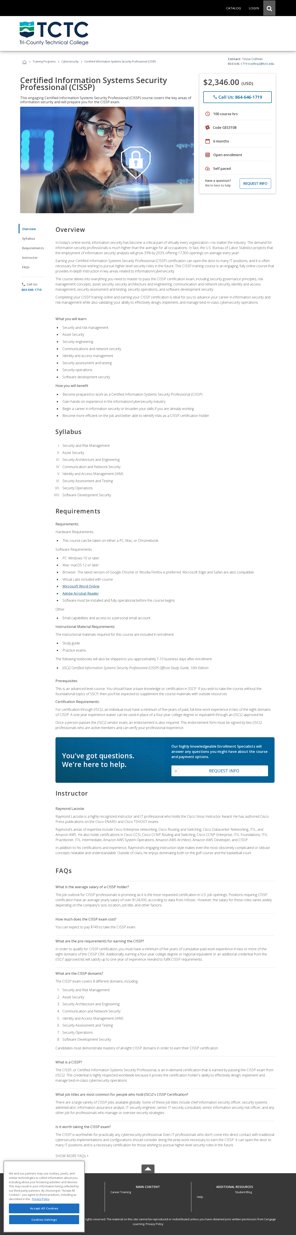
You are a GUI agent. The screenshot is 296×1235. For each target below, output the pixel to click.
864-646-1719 (31, 290)
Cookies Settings (44, 1219)
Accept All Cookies (44, 1208)
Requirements (33, 248)
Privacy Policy (154, 1224)
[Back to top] (148, 1186)
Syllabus (28, 238)
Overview (29, 229)
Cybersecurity (70, 61)
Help (200, 1197)
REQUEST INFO (255, 183)
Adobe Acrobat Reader (80, 593)
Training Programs (44, 61)
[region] (44, 1196)
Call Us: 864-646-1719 (237, 97)
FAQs (26, 267)
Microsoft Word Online (80, 586)
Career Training (121, 1192)
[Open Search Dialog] (269, 8)
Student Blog (243, 1192)
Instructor (30, 258)
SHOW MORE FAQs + (72, 1155)
